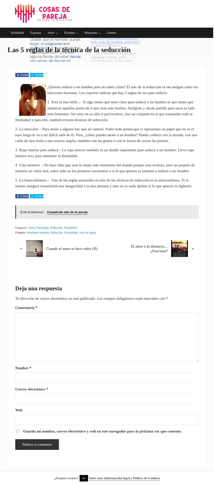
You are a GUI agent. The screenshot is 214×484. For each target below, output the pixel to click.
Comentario (26, 308)
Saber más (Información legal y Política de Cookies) (124, 478)
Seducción (56, 227)
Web (19, 410)
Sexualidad (70, 227)
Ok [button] (83, 478)
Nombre (23, 368)
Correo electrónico (31, 389)
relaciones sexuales (38, 232)
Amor (31, 227)
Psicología (42, 227)
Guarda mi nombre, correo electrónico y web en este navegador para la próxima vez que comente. (102, 431)
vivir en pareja (87, 232)
